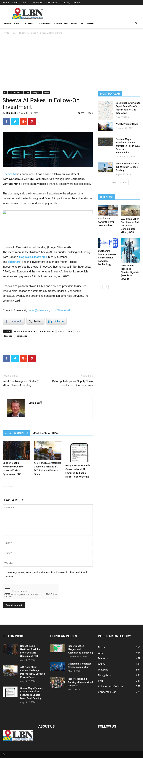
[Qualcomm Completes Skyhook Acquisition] (57, 666)
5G (14, 32)
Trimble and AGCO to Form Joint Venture (106, 222)
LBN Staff (11, 113)
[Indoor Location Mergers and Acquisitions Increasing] (57, 648)
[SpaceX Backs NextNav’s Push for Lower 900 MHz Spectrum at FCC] (16, 450)
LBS (27, 92)
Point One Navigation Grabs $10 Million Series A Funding (22, 383)
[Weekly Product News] (105, 126)
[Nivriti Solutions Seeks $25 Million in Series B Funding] (105, 167)
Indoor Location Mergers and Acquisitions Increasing (80, 649)
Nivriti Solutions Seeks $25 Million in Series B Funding (127, 167)
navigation (22, 335)
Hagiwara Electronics (33, 256)
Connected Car (15, 92)
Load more (118, 182)
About (15, 2)
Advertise (37, 2)
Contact (25, 2)
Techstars (14, 261)
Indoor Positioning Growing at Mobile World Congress (80, 682)
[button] (135, 23)
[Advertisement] (71, 63)
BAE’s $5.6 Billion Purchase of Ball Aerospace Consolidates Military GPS (130, 225)
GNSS (61, 331)
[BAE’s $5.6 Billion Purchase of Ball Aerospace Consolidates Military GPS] (131, 210)
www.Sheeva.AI (60, 310)
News (46, 92)
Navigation (36, 92)
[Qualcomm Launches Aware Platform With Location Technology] (108, 243)
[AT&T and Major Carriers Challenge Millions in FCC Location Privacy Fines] (47, 450)
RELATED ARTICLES (16, 433)
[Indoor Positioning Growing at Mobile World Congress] (57, 682)
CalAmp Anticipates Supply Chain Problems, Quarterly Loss (72, 383)
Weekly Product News (127, 124)
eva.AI (12, 174)
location (8, 335)
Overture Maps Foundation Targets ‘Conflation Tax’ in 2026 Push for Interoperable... (128, 146)
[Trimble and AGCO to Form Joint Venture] (108, 210)
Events (77, 2)
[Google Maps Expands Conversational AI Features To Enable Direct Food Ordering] (79, 451)
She (5, 174)
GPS (70, 331)
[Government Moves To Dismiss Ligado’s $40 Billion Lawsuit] (131, 250)
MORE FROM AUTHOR (45, 433)
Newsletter (51, 2)
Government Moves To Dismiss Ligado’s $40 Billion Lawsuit (130, 272)
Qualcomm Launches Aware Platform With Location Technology (107, 257)
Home (6, 2)
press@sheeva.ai (38, 310)
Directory (65, 2)
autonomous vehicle (24, 331)
